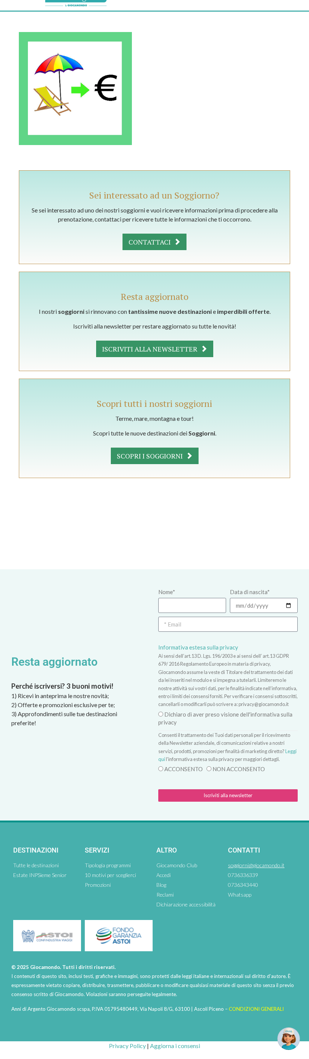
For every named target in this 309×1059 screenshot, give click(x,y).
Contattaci (150, 241)
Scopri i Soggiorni (150, 455)
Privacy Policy (127, 1045)
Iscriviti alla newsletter (150, 348)
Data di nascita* (250, 591)
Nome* (166, 591)
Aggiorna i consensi (175, 1045)
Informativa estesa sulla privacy (198, 647)
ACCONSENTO (183, 769)
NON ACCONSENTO (239, 769)
